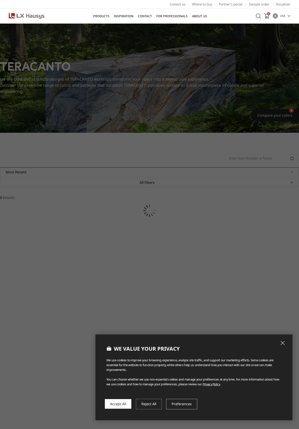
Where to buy (202, 4)
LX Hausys (26, 16)
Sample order (259, 4)
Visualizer (283, 4)
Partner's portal (230, 4)
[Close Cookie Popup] (282, 343)
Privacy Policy (211, 384)
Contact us (177, 4)
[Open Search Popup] (258, 16)
